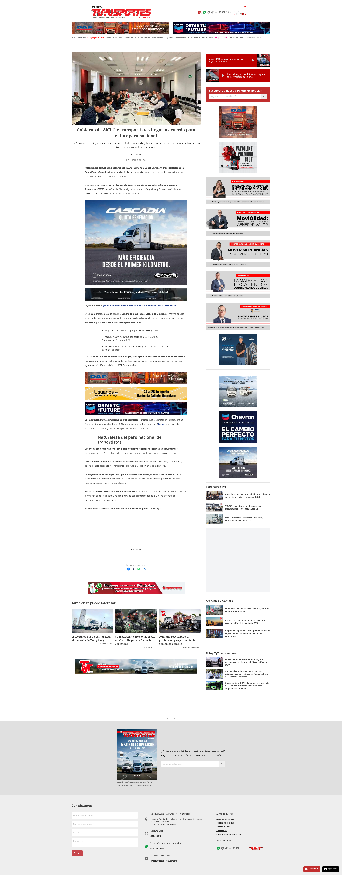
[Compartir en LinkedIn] (144, 569)
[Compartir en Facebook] (128, 569)
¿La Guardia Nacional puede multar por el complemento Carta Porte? (140, 305)
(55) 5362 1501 (157, 836)
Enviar (77, 853)
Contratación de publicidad (228, 834)
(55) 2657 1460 (157, 848)
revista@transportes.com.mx (163, 860)
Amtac (161, 424)
